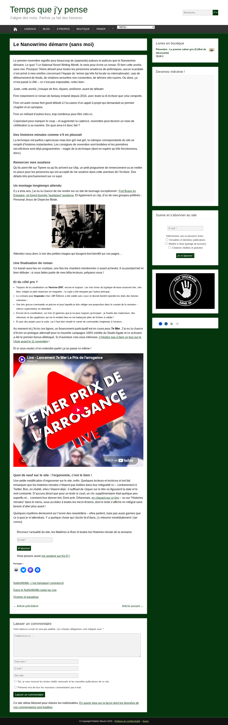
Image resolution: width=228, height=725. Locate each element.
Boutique (83, 28)
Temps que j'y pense (49, 9)
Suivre (145, 721)
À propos (63, 28)
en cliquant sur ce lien (105, 497)
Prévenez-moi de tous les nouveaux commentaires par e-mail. (50, 687)
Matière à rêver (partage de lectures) (187, 243)
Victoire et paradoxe (26, 596)
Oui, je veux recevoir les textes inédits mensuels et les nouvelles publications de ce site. (63, 681)
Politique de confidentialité (127, 721)
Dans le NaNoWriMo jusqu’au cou (34, 590)
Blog (46, 28)
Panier (101, 28)
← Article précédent (25, 606)
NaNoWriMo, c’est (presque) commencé (38, 583)
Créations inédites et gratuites (187, 247)
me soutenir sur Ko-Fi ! (56, 555)
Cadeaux (30, 28)
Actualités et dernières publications (187, 240)
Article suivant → (132, 606)
